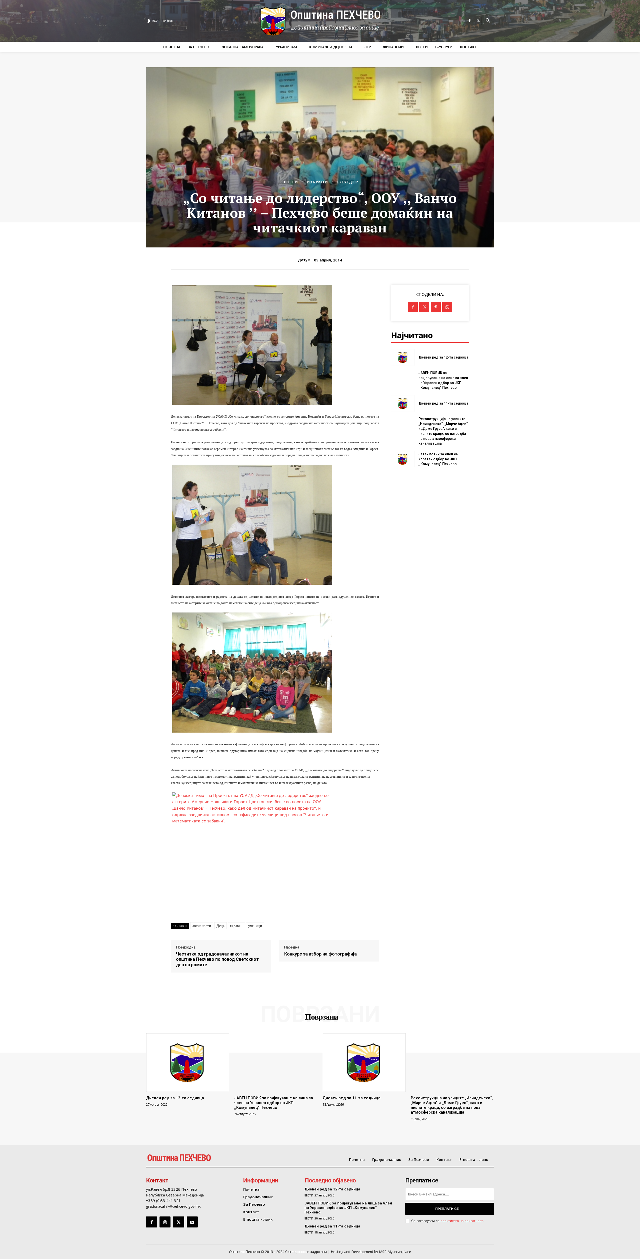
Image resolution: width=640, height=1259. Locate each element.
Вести (290, 182)
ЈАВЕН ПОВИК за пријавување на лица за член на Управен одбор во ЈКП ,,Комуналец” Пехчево (273, 1103)
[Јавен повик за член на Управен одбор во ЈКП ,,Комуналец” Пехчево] (402, 459)
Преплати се (447, 1209)
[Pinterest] (436, 307)
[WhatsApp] (447, 307)
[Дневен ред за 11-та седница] (402, 403)
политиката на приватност (461, 1221)
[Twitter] (478, 20)
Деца (220, 926)
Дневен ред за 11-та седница (443, 403)
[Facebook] (469, 20)
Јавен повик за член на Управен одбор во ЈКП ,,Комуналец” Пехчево (438, 459)
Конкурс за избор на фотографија (320, 954)
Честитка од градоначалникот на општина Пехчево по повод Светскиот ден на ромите (217, 959)
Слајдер (347, 182)
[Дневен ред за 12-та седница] (402, 357)
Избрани (317, 182)
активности (201, 926)
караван (236, 926)
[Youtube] (192, 1221)
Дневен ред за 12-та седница (443, 357)
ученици (255, 926)
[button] (488, 21)
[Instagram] (165, 1221)
